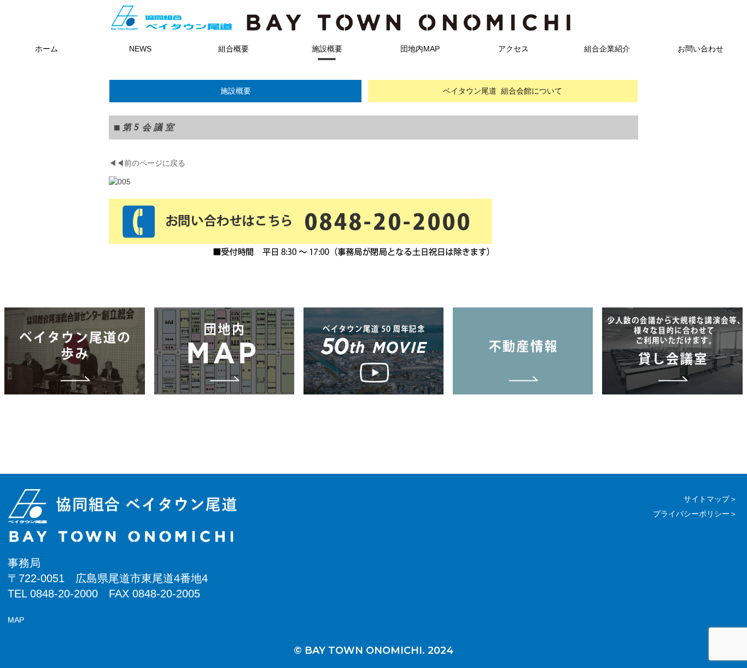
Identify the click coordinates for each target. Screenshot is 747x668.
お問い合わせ (700, 48)
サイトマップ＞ (710, 499)
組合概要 (233, 48)
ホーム (46, 48)
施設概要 (327, 48)
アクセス (513, 48)
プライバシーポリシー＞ (695, 513)
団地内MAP (420, 48)
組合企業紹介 (607, 48)
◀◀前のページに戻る (147, 163)
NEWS (140, 48)
